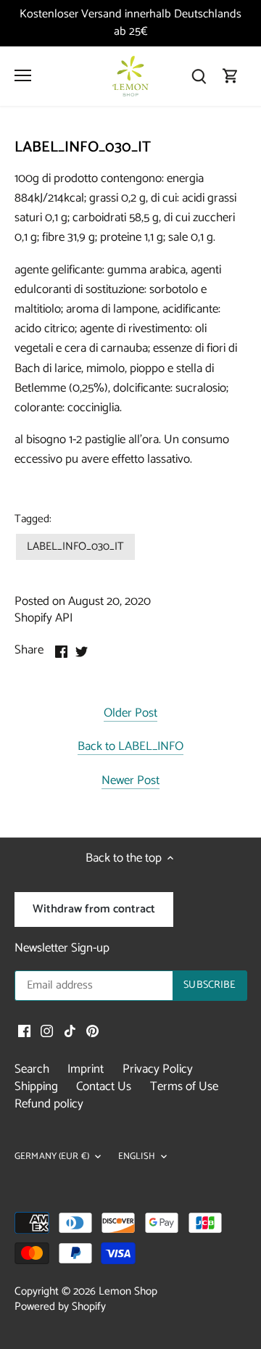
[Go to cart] (230, 76)
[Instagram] (47, 1031)
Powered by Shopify (60, 1307)
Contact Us (103, 1086)
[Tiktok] (70, 1031)
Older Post (130, 714)
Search (31, 1069)
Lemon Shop (128, 1291)
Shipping (36, 1086)
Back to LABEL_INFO (130, 747)
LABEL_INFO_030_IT (75, 546)
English (136, 1157)
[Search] (199, 76)
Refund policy (48, 1104)
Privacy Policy (158, 1069)
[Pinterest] (92, 1031)
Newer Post (131, 781)
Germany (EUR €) (51, 1157)
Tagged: (32, 519)
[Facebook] (24, 1031)
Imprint (85, 1069)
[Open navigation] (22, 75)
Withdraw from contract (94, 909)
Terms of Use (184, 1086)
